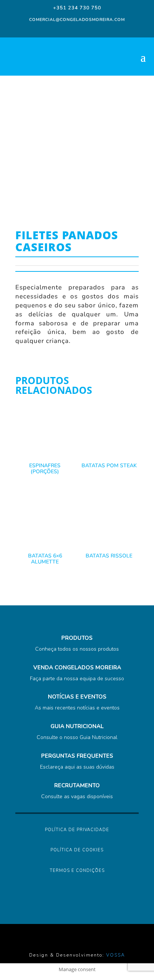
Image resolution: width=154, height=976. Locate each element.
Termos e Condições (77, 870)
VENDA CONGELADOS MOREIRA (77, 667)
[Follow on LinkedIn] (83, 29)
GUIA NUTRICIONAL (77, 726)
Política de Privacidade (77, 830)
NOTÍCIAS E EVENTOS (77, 696)
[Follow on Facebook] (54, 29)
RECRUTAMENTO (77, 785)
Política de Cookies (77, 850)
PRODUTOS (77, 638)
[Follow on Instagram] (68, 29)
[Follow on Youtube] (98, 29)
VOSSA (115, 955)
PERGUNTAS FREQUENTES (77, 756)
